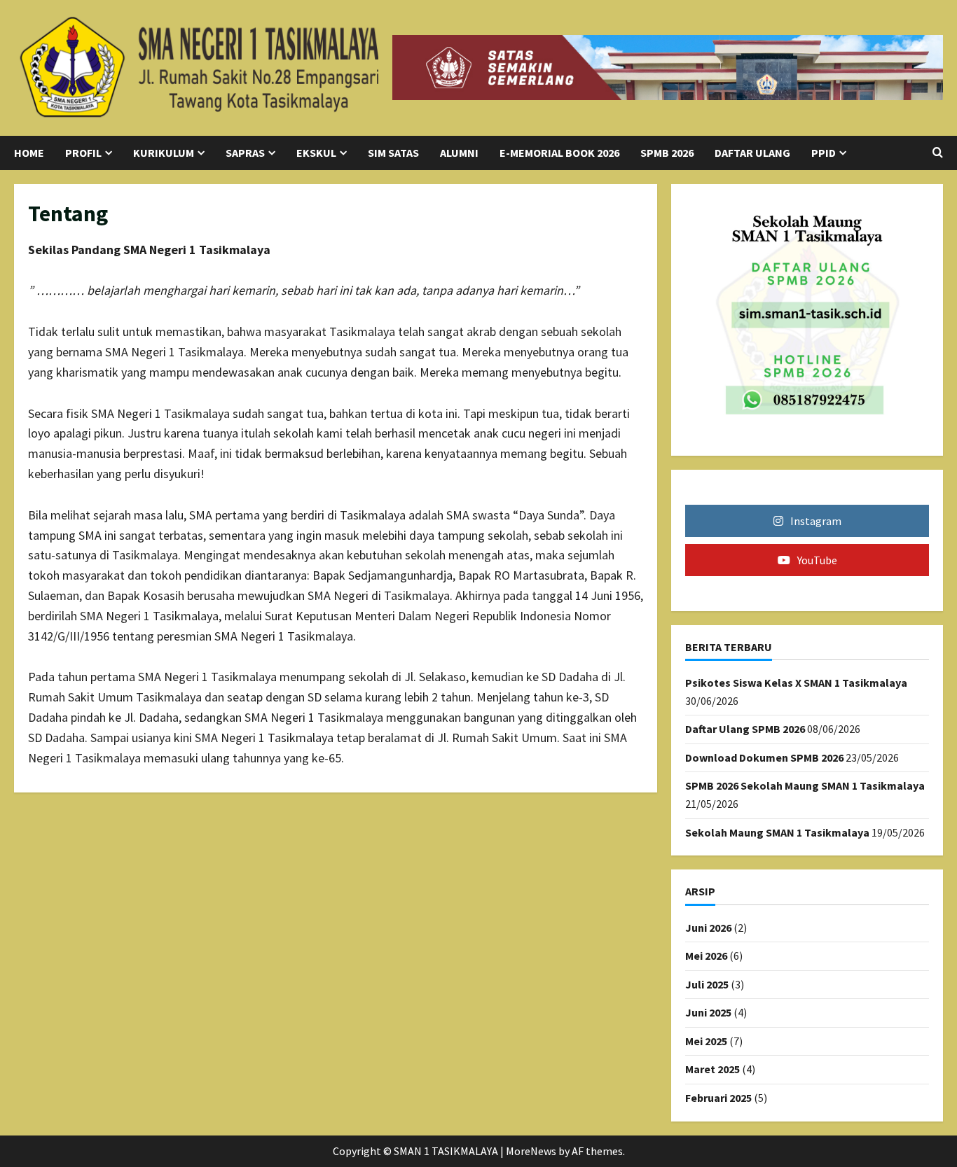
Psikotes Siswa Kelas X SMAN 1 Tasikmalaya (796, 683)
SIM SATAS (393, 153)
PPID (823, 153)
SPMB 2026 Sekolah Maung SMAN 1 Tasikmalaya (805, 785)
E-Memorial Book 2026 (559, 153)
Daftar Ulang (752, 153)
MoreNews (531, 1151)
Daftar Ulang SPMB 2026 (745, 729)
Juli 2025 (707, 984)
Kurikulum (163, 153)
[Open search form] (937, 152)
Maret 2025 (712, 1069)
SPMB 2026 (667, 153)
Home (29, 153)
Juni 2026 (708, 928)
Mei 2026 (706, 956)
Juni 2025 (708, 1012)
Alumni (459, 153)
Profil (83, 153)
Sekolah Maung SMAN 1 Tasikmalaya (777, 832)
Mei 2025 (706, 1041)
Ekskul (316, 153)
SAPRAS (245, 153)
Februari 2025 (718, 1098)
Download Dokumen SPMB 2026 (764, 757)
